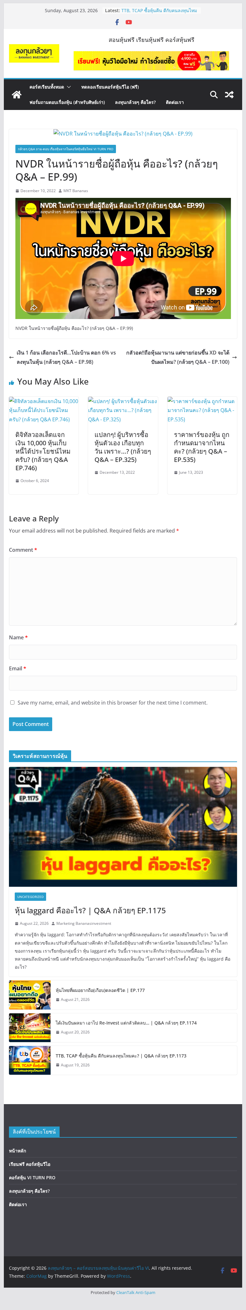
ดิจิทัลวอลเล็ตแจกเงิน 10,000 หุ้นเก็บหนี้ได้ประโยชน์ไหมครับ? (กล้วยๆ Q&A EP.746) (42, 451)
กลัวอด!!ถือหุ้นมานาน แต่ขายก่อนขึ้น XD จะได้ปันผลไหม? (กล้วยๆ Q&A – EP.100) (177, 357)
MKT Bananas (75, 190)
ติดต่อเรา (175, 102)
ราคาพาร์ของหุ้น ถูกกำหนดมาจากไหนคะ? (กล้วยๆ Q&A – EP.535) (201, 447)
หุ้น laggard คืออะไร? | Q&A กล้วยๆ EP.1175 (90, 910)
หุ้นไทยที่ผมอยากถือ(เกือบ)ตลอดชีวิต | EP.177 (100, 990)
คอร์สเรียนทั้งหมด (46, 87)
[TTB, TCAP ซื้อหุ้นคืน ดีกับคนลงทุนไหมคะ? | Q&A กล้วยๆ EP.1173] (30, 1060)
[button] (67, 86)
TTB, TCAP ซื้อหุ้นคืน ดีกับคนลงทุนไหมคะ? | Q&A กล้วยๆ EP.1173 (121, 1056)
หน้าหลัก (17, 1151)
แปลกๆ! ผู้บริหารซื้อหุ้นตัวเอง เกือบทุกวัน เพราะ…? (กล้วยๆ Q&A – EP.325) (122, 447)
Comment (23, 549)
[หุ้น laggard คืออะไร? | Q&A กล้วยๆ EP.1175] (123, 827)
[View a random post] (229, 94)
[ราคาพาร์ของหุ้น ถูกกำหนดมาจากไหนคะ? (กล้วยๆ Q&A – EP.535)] (202, 401)
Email (17, 668)
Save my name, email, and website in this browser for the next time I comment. (113, 702)
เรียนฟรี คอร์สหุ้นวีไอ (29, 1164)
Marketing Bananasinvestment (83, 923)
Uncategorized (30, 896)
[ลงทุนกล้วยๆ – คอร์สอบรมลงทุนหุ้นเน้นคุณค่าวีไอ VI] (16, 94)
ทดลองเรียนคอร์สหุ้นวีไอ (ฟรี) (110, 87)
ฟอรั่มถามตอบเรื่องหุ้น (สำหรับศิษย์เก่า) (67, 102)
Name (18, 637)
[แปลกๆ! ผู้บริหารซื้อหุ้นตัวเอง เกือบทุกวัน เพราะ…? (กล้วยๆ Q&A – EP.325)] (123, 401)
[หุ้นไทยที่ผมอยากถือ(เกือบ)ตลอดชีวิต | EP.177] (30, 994)
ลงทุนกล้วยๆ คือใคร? (135, 102)
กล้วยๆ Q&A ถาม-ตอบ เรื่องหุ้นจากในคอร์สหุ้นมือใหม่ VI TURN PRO (65, 149)
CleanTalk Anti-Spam (135, 1292)
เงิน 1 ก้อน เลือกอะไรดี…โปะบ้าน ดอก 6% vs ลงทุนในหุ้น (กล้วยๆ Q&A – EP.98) (66, 357)
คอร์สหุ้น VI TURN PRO (32, 1177)
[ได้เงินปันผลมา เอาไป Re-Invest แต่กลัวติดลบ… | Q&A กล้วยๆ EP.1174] (30, 1027)
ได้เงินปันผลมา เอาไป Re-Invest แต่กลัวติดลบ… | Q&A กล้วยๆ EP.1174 (156, 10)
